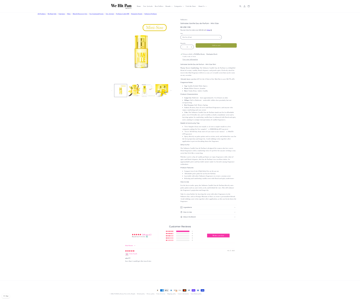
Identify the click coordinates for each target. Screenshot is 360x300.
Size (181, 33)
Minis (69, 14)
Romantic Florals (136, 14)
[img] (130, 251)
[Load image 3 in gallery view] (148, 90)
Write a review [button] (218, 235)
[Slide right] (171, 90)
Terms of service (160, 294)
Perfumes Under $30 (122, 14)
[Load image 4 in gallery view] (161, 90)
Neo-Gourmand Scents (96, 14)
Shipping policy (171, 294)
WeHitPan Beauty (119, 294)
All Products (42, 14)
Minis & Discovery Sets (80, 14)
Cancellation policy (196, 294)
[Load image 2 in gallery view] (134, 90)
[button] (168, 6)
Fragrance (62, 14)
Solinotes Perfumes (150, 14)
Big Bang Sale (52, 14)
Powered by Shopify (129, 294)
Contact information (183, 294)
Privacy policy (151, 294)
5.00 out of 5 (146, 234)
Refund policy (141, 294)
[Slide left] (112, 90)
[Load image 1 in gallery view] (120, 90)
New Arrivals (110, 14)
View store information (190, 59)
